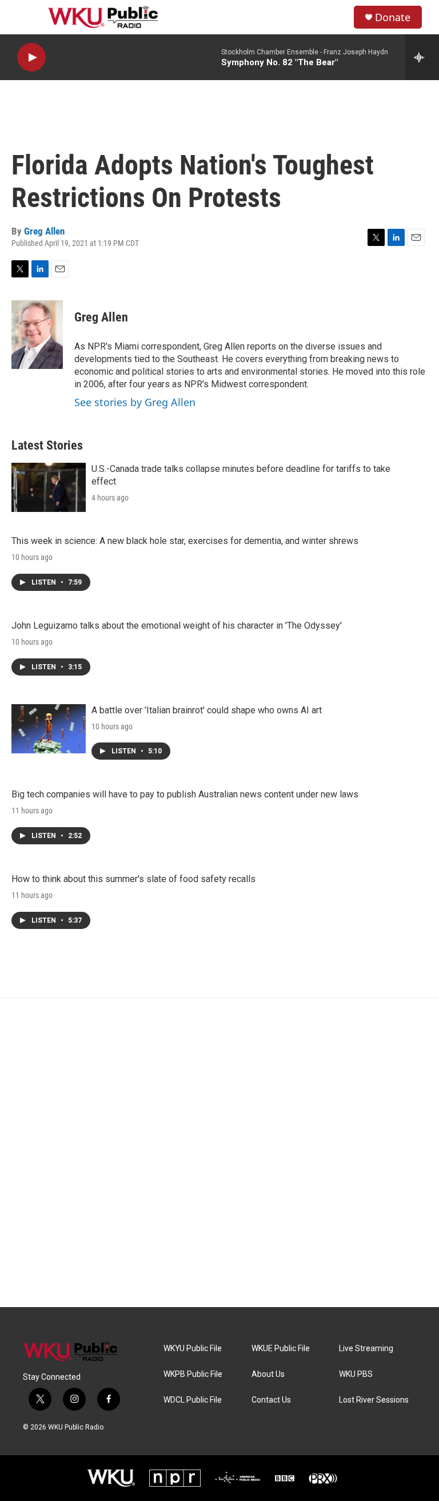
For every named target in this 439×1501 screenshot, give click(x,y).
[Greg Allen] (37, 334)
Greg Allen (44, 231)
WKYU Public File (192, 1348)
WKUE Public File (281, 1348)
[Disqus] (219, 1153)
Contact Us (271, 1400)
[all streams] (422, 57)
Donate (392, 17)
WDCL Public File (192, 1400)
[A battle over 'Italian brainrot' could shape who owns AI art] (48, 728)
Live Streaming (366, 1348)
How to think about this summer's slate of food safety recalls (133, 878)
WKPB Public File (192, 1374)
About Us (268, 1374)
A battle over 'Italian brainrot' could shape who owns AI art (206, 710)
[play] (31, 57)
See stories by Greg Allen (134, 402)
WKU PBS (356, 1374)
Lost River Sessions (374, 1400)
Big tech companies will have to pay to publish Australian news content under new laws (184, 794)
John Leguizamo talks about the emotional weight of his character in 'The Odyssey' (176, 625)
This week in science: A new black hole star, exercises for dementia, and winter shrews (184, 540)
